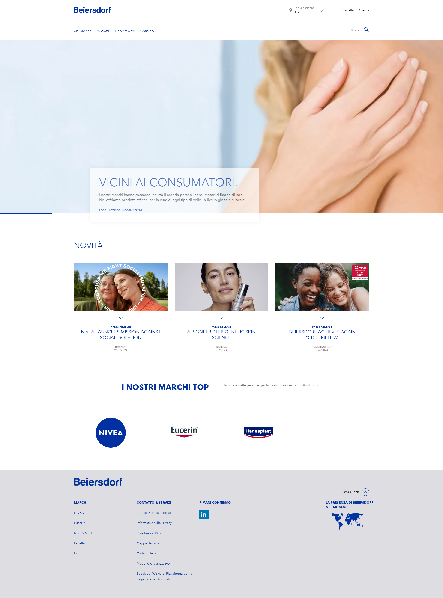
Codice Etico (146, 553)
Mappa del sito (148, 543)
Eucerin (79, 523)
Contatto (347, 10)
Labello (79, 543)
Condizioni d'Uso (150, 533)
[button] (67, 127)
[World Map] (347, 521)
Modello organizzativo (153, 563)
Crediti (364, 10)
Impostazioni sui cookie (154, 513)
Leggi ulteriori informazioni (120, 210)
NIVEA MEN (83, 533)
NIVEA (79, 513)
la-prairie (80, 553)
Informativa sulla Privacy (154, 523)
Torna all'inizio (350, 492)
